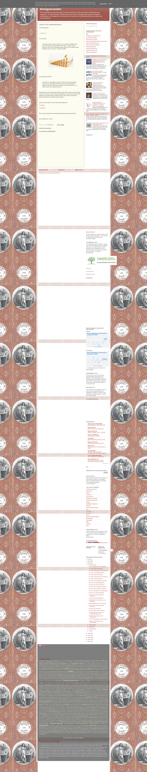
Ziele (87, 525)
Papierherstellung (42, 707)
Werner (106, 729)
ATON (51, 665)
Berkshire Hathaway (48, 668)
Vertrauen (106, 727)
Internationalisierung (80, 689)
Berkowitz (41, 668)
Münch (81, 704)
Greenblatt (62, 685)
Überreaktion (90, 720)
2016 (89, 641)
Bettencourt (77, 668)
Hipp (50, 688)
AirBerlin (97, 660)
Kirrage (88, 694)
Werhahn (103, 729)
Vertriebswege (45, 728)
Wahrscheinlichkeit (101, 728)
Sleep (58, 716)
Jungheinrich (41, 692)
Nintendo (43, 705)
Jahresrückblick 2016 (84, 691)
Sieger (97, 714)
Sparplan (74, 716)
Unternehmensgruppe (43, 723)
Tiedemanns (44, 720)
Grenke (77, 685)
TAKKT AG (56, 718)
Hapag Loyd (59, 686)
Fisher (83, 682)
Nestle (95, 704)
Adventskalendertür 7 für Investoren (97, 603)
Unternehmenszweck (104, 723)
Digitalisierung (56, 675)
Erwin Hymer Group (64, 678)
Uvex (75, 725)
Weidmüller (70, 729)
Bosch (90, 669)
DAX (81, 674)
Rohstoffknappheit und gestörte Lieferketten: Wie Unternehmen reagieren (97, 452)
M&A (67, 700)
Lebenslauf (41, 698)
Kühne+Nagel (102, 695)
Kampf (76, 692)
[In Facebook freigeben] (62, 125)
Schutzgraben (56, 714)
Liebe (98, 698)
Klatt (94, 694)
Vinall (64, 728)
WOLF (53, 732)
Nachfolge (89, 704)
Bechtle (98, 666)
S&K (55, 713)
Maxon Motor (96, 701)
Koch (46, 695)
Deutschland (105, 674)
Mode (47, 704)
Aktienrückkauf (49, 662)
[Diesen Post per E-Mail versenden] (57, 125)
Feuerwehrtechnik (102, 680)
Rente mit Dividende (93, 434)
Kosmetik (71, 695)
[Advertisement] (97, 159)
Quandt (90, 708)
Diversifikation (67, 675)
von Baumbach (76, 728)
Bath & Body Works (71, 666)
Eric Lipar (53, 678)
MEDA (40, 702)
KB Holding (58, 694)
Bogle (57, 669)
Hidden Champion (45, 688)
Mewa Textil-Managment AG (76, 702)
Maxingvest (92, 701)
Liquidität (48, 700)
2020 (89, 633)
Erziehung (70, 678)
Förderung (90, 682)
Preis (87, 509)
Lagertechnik (78, 697)
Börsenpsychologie (78, 669)
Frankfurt (104, 682)
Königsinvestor (50, 9)
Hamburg (47, 686)
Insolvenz (64, 689)
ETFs (73, 678)
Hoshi (82, 688)
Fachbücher (41, 680)
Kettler (76, 694)
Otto (97, 705)
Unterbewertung (64, 722)
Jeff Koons (92, 691)
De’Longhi (84, 674)
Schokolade (106, 713)
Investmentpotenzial (57, 691)
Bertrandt (55, 668)
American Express (100, 662)
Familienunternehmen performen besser (97, 83)
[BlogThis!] (59, 125)
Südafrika (101, 717)
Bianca (100, 668)
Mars (69, 701)
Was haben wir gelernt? (92, 39)
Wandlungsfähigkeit (61, 729)
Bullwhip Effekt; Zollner (84, 671)
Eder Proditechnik (77, 677)
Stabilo (49, 717)
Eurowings (76, 678)
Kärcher (90, 692)
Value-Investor (89, 496)
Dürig (52, 677)
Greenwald (67, 685)
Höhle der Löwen (59, 688)
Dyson (56, 677)
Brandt (101, 669)
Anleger (69, 663)
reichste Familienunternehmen (68, 710)
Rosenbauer (96, 711)
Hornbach (75, 688)
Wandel (50, 729)
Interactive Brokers (71, 689)
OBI (54, 705)
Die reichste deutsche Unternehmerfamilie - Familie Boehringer (99, 72)
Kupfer (54, 697)
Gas (55, 683)
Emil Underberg (45, 678)
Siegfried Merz (101, 714)
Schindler (79, 713)
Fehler (88, 680)
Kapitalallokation (81, 692)
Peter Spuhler (67, 707)
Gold (45, 685)
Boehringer (46, 669)
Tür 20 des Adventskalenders (96, 574)
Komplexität (50, 695)
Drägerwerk (44, 677)
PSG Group (71, 708)
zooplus (94, 732)
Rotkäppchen (42, 713)
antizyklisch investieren (91, 498)
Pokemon (87, 707)
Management (76, 700)
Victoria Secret (51, 728)
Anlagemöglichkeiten (62, 663)
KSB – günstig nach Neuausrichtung (96, 456)
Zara (72, 732)
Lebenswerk (51, 698)
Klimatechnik (97, 694)
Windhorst (90, 731)
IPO (72, 691)
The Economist (96, 718)
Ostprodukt (87, 705)
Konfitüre (54, 695)
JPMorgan (106, 691)
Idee (89, 688)
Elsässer (40, 678)
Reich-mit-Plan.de (92, 431)
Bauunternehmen (87, 666)
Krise (86, 695)
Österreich (83, 705)
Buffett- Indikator (77, 671)
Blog (87, 34)
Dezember (91, 564)
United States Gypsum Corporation (46, 722)
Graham (88, 505)
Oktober (91, 626)
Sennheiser (83, 714)
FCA (85, 680)
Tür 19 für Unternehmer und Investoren (98, 576)
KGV (82, 694)
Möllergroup (58, 704)
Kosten (78, 695)
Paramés (47, 707)
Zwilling (44, 734)
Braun (104, 669)
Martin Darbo (73, 701)
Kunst (47, 697)
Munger (88, 502)
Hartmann (70, 686)
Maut (89, 701)
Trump (64, 720)
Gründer (41, 686)
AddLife (77, 660)
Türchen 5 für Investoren (95, 608)
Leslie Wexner (85, 698)
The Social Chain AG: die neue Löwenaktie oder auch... (96, 613)
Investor (64, 691)
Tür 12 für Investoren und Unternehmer (98, 590)
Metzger (69, 702)
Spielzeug (101, 716)
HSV (84, 688)
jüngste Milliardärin (48, 692)
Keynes (78, 694)
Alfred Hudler (82, 662)
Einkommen (90, 677)
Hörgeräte (71, 688)
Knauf (101, 694)
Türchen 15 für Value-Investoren (96, 584)
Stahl (55, 717)
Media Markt (44, 702)
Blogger (81, 738)
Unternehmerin (63, 725)
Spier (104, 716)
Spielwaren (97, 716)
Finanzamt (45, 682)
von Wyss (82, 728)
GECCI (73, 683)
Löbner (54, 700)
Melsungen (52, 702)
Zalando (69, 732)
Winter (104, 731)
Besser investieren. (93, 442)
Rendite (93, 710)
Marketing (103, 700)
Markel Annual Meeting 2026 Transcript (96, 439)
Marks (87, 514)
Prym (66, 708)
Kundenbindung (42, 697)
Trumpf (67, 720)
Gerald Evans (89, 683)
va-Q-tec (78, 725)
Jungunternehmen (56, 692)
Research (100, 710)
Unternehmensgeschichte (101, 722)
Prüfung (62, 708)
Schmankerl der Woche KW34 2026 (96, 428)
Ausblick (73, 665)
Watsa (66, 729)
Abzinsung (69, 660)
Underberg (106, 720)
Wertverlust (49, 731)
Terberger (85, 718)
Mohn (55, 704)
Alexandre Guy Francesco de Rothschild (70, 662)
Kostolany (88, 513)
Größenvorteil (81, 685)
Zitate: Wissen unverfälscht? (93, 44)
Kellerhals (62, 694)
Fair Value (52, 680)
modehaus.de (51, 704)
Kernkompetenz (68, 694)
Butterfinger (97, 671)
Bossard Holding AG (96, 669)
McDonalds (106, 701)
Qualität (81, 708)
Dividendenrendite (80, 675)
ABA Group (51, 660)
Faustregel (82, 680)
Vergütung (61, 727)
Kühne (97, 695)
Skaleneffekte (46, 716)
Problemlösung (48, 708)
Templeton (73, 718)
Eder (73, 677)
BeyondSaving (95, 668)
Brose (62, 671)
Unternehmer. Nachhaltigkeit (54, 725)
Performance (55, 707)
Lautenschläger (102, 697)
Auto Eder (77, 665)
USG (73, 725)
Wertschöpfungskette (43, 731)
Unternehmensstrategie (69, 723)
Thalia (92, 718)
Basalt (66, 666)
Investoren (69, 691)
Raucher (57, 710)
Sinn (40, 716)
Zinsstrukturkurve (89, 732)
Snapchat (61, 716)
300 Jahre (41, 660)
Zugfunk (98, 732)
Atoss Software (55, 665)
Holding (64, 688)
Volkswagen (70, 728)
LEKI (67, 698)
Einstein (95, 677)
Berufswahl (62, 668)
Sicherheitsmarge (92, 714)
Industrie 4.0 (42, 689)
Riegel (51, 711)
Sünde (104, 717)
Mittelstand (41, 704)
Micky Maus (84, 702)
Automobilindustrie (94, 665)
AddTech (81, 660)
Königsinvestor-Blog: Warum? (93, 35)
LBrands (106, 697)
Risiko (87, 522)
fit (85, 682)
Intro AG (93, 689)
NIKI (105, 704)
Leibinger (64, 698)
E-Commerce (63, 677)
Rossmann (101, 711)
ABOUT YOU (60, 660)
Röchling (70, 711)
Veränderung (105, 725)
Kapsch (86, 692)
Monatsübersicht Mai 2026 (93, 436)
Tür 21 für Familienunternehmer (96, 572)
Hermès (102, 686)
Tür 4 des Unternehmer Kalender (97, 610)
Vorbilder (86, 728)
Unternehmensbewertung (92, 43)
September (92, 629)
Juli (90, 630)
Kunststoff (50, 697)
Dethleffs (100, 674)
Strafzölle (91, 717)
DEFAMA (92, 674)
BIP (104, 668)
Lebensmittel (46, 698)
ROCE (64, 711)
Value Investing (84, 725)
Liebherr (101, 698)
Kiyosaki (91, 694)
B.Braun (46, 666)
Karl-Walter (106, 692)
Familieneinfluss (58, 680)
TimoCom (48, 720)
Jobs (103, 691)
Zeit (74, 732)
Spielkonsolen (91, 716)
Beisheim (106, 666)
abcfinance (55, 660)
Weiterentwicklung (86, 729)
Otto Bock (100, 705)
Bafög (54, 666)
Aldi (59, 662)
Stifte (75, 717)
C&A (102, 671)
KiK (83, 694)
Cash (55, 673)
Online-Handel (70, 705)
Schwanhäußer (62, 714)
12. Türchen (42, 108)
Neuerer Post (43, 170)
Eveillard (80, 678)
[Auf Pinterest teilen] (63, 125)
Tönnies (52, 720)
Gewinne (106, 683)
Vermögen (88, 511)
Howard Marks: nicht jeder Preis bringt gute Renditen (100, 124)
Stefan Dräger (62, 717)
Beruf (58, 668)
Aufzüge (63, 665)
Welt (91, 729)
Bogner (60, 669)
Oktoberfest (63, 705)
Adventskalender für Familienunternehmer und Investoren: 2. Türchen (98, 103)
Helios (87, 686)
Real (60, 710)
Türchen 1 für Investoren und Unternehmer (96, 622)
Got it (110, 4)
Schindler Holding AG (85, 713)
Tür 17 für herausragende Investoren (98, 580)
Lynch (64, 700)
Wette (63, 731)
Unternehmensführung (91, 500)
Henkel (94, 686)
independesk (102, 688)
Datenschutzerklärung (91, 52)
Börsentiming (86, 669)
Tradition (60, 720)
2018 (89, 637)
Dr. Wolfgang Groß (104, 675)
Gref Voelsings (72, 685)
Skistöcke (51, 716)
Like (104, 698)
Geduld (76, 683)
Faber (103, 678)
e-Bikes (59, 677)
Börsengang (70, 669)
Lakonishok (83, 697)
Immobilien (98, 688)
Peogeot (51, 707)
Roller (93, 711)
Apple (89, 663)
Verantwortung (42, 727)
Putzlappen (76, 708)
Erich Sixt (57, 678)
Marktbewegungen (46, 701)
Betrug (73, 668)
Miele (92, 702)
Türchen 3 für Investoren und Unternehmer (96, 616)
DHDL (46, 675)
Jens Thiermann (98, 691)
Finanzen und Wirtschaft (61, 682)
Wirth (43, 732)
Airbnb (100, 660)
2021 (89, 563)
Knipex (106, 694)
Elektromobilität (100, 677)
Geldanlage (84, 683)
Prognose (54, 708)
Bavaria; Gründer (93, 666)
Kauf (51, 694)
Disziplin (61, 675)
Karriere (41, 694)
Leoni (75, 698)
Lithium (51, 700)
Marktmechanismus (58, 701)
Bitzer (40, 669)
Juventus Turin (63, 692)
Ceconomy (58, 673)
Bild (102, 668)
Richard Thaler (47, 711)
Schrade (40, 714)
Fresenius (45, 683)
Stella (66, 717)
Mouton (71, 704)
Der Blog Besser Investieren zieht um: (96, 443)
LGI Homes (91, 698)
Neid (93, 704)
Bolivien (63, 669)
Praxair (40, 708)
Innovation (53, 689)
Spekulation (86, 716)
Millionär (100, 702)
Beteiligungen (89, 518)
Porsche (93, 707)
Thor (103, 718)
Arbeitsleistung (105, 663)
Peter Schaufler (61, 707)
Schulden (88, 524)
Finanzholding (70, 682)
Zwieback (41, 734)
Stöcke (82, 717)
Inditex (107, 688)
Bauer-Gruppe (78, 666)
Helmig (92, 686)
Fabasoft (99, 678)
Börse (66, 669)
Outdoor (103, 705)
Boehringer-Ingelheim (52, 669)
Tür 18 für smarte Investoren (96, 578)
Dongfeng (91, 675)
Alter (87, 662)
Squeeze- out (44, 717)
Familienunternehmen (91, 489)
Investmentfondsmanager (45, 691)
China (78, 673)
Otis (90, 705)
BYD (100, 671)
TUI (70, 720)
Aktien (103, 660)
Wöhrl (50, 732)
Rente (96, 710)
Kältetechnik (72, 692)
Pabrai (107, 705)
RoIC (90, 711)
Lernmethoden (80, 698)
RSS (87, 467)
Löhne (57, 700)
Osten (79, 705)
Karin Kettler (94, 692)
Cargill (105, 671)
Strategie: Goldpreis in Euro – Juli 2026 (96, 432)
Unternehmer (89, 491)
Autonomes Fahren (102, 665)
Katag (44, 694)
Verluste (74, 727)
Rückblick (49, 713)
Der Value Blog (91, 450)
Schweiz (71, 714)
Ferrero (97, 680)
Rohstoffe (87, 711)
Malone (71, 700)
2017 (89, 639)
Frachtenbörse (99, 682)
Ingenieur (48, 689)
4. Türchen (41, 105)
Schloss (90, 713)
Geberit (67, 683)
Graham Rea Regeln (55, 685)
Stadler (52, 717)
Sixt (42, 716)
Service (86, 714)
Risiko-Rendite (59, 711)
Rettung (103, 710)
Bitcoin (106, 668)
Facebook (106, 678)
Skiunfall (55, 716)
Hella (89, 686)
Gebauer (63, 683)
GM (39, 685)
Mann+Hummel (82, 700)
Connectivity (43, 674)
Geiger (80, 683)
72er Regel (46, 660)
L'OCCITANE (67, 697)
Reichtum (77, 710)
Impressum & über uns (91, 50)
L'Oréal (71, 697)
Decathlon (89, 674)
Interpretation (87, 689)
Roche (67, 711)
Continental (52, 674)
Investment (88, 494)
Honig (68, 688)
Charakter (74, 673)
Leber (55, 698)
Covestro (68, 674)
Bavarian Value (91, 427)
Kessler (73, 694)
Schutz (51, 714)
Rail (107, 708)
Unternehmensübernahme (92, 516)
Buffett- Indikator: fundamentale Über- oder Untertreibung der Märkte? (96, 114)
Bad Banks (51, 666)
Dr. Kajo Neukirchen (97, 675)
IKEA (94, 688)
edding (70, 677)
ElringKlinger (105, 677)
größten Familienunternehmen (91, 685)
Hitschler (53, 688)
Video (55, 728)
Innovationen (58, 689)
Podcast (83, 707)
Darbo (75, 674)
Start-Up (57, 717)
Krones (91, 695)
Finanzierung (76, 682)
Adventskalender (86, 660)
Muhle (78, 704)
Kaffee (68, 692)
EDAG (68, 677)
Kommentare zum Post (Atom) (52, 173)
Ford (87, 682)
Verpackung (84, 727)
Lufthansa (60, 700)
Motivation (67, 704)
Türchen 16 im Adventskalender (96, 582)
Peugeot (71, 707)
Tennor (82, 718)
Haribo (67, 686)
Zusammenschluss (104, 732)
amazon (93, 662)
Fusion (48, 683)
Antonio (85, 663)
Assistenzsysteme (45, 665)
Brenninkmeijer (54, 671)
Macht (69, 700)
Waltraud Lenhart (45, 729)
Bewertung (89, 668)
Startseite (61, 170)
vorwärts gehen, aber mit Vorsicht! (95, 368)
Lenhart (70, 698)
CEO (67, 673)
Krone (89, 695)
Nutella (52, 705)
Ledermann (59, 698)
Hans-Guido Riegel (52, 686)
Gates (57, 683)
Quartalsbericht (95, 708)
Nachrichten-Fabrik (90, 274)
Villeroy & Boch (60, 728)
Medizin (48, 702)
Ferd (91, 680)
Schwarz (67, 714)
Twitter (78, 720)
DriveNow (49, 677)
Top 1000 (56, 720)
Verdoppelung (56, 727)
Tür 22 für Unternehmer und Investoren (98, 570)
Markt (40, 701)
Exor (83, 678)
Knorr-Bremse (42, 695)
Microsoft (88, 702)
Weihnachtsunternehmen (77, 729)
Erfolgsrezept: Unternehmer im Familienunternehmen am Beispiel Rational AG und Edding (99, 61)
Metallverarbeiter (62, 702)
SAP (65, 713)
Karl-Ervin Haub (100, 692)
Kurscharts (58, 697)
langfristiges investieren (92, 503)
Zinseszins (83, 732)
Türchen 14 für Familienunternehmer (98, 586)
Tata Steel (60, 718)
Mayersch (101, 701)
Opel (74, 705)
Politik (90, 707)
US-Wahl (68, 725)
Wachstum (94, 728)
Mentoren (57, 702)
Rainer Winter (41, 710)
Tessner (89, 718)
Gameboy (52, 683)
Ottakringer (94, 705)
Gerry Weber (95, 683)
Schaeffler (74, 713)
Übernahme (84, 720)
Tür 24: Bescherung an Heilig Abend (97, 566)
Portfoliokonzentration (103, 707)
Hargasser (63, 686)
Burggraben (91, 671)
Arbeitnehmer (93, 663)
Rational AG (52, 710)
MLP (45, 704)
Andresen (106, 662)
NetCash (99, 704)
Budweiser (66, 671)
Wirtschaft (47, 732)
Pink (80, 707)
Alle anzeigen (105, 463)
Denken (96, 674)
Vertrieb (40, 728)
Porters (97, 707)
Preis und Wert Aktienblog (94, 455)
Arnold (40, 665)
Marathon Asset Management (90, 700)
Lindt (45, 700)
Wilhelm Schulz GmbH (77, 731)
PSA (68, 708)
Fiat (107, 680)
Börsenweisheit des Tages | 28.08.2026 (96, 425)
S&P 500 (58, 713)
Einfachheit (85, 677)
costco (65, 674)
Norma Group (48, 705)
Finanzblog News (90, 271)
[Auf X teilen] (60, 125)
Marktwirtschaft (65, 701)
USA (71, 725)
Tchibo (63, 718)
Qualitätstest (85, 708)
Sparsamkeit (79, 716)
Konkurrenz (59, 695)
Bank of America (61, 666)
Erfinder (50, 678)
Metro (66, 702)
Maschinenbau (79, 701)
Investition (98, 689)
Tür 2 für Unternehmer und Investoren (98, 619)
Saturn (70, 713)
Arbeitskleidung (99, 663)
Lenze (73, 698)
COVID (72, 674)
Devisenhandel (42, 675)
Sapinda (67, 713)
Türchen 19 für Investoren (98, 93)
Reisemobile (88, 710)
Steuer (68, 717)
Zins (79, 732)
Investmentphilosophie (91, 37)
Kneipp (104, 694)
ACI (72, 660)
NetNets (102, 704)
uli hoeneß (95, 720)
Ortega (76, 705)
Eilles (82, 677)
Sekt (79, 714)
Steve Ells (72, 717)
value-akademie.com (93, 459)
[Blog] (103, 542)
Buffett (87, 492)
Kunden (106, 695)
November (91, 624)
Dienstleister (50, 675)
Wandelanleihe (54, 729)
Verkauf (70, 727)
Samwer (62, 713)
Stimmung (79, 717)
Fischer (80, 682)
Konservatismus (65, 695)
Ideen (92, 688)
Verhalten (66, 727)
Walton (40, 729)
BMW (42, 669)
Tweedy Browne (74, 720)
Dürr (54, 677)
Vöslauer (90, 728)
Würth (66, 732)
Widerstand (67, 731)
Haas (44, 686)
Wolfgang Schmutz (58, 732)
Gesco (99, 683)
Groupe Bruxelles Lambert (103, 685)
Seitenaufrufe (75, 714)
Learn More (103, 4)
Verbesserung (50, 727)
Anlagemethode (53, 663)
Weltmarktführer (95, 729)
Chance (70, 673)
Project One (58, 708)
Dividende (73, 675)
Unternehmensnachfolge (92, 507)
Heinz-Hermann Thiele (81, 686)
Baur (82, 666)
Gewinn (102, 683)
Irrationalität (89, 520)
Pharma (75, 707)
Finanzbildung (50, 682)
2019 (89, 635)
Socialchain (66, 716)
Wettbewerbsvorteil (57, 731)
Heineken (74, 686)
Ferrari (94, 680)
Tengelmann (77, 718)
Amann (89, 662)
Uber (81, 720)
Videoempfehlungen (91, 46)
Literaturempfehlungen (91, 48)
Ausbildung (68, 665)
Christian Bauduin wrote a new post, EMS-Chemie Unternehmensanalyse (96, 461)
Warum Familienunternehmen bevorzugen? (96, 41)
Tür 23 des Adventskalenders (96, 568)
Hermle (106, 686)
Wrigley (63, 732)
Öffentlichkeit (58, 705)
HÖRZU (79, 688)
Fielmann (41, 682)
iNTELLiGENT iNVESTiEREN (95, 423)
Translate (103, 553)
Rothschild (106, 711)
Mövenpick (75, 704)
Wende (99, 729)
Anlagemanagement (44, 663)
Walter (107, 728)
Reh (62, 710)
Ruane (46, 713)
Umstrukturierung (100, 720)
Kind (85, 694)
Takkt (52, 718)
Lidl (96, 698)
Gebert (70, 683)
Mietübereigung (96, 702)
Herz (40, 688)
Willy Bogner (85, 731)
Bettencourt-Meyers (83, 668)
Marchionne (98, 700)
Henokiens (98, 686)
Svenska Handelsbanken (46, 718)
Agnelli (94, 660)
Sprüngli (40, 717)
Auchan (60, 665)
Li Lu (94, 698)
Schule (48, 714)
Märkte (53, 701)
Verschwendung (90, 727)
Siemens (106, 714)
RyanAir (53, 713)
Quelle (99, 708)
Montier (62, 704)
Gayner (60, 683)
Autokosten (81, 665)
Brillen (59, 671)
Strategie (95, 717)
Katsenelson (48, 694)
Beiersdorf (102, 666)
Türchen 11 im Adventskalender (96, 592)
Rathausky (47, 710)
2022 (89, 561)
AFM (92, 660)
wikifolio (71, 731)
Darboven (78, 674)
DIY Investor (91, 445)
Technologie (67, 718)
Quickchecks (103, 708)
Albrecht (56, 662)
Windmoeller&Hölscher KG (97, 731)
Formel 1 (94, 682)
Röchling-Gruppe (76, 711)
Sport (107, 716)
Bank (57, 666)
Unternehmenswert (94, 723)
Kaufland (54, 694)
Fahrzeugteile (46, 680)
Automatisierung (87, 665)
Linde (43, 700)
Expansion (87, 678)
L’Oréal (74, 697)
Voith (67, 728)
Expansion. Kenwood (94, 678)
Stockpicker (86, 717)
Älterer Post (79, 170)
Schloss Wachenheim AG (98, 713)
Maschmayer (84, 701)
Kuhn (94, 695)
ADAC (74, 660)
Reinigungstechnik (82, 710)
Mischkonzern (105, 702)
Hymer (86, 688)
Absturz (65, 660)
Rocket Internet (82, 711)
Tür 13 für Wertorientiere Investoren (97, 588)
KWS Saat (62, 697)
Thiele (101, 718)
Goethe (42, 685)
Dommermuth (86, 675)
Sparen (70, 716)
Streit (98, 717)
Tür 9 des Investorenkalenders (96, 598)
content (47, 674)
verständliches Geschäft (98, 727)
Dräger (40, 677)
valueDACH (91, 438)
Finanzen (55, 682)
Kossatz (74, 695)
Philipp (78, 707)
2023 (89, 559)
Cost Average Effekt (59, 674)
